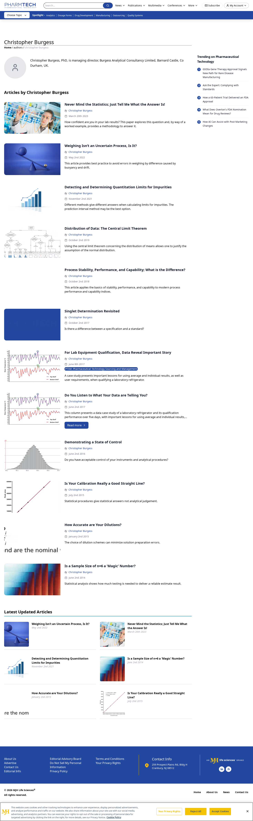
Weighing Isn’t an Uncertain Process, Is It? (60, 624)
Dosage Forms (65, 15)
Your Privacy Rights (108, 763)
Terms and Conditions (110, 759)
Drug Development (84, 15)
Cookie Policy (114, 817)
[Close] (247, 811)
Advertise (10, 763)
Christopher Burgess (80, 110)
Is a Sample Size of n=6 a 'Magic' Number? (156, 658)
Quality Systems (135, 15)
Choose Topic (14, 15)
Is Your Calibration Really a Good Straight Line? (156, 695)
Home (7, 47)
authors (18, 47)
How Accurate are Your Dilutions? (55, 693)
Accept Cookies (220, 811)
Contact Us (11, 767)
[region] (126, 811)
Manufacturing (103, 15)
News (226, 792)
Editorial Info (12, 771)
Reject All (195, 811)
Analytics (50, 15)
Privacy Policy (58, 771)
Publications (135, 5)
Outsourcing (119, 15)
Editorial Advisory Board (65, 759)
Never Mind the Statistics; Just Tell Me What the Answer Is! (157, 626)
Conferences (175, 5)
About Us (10, 759)
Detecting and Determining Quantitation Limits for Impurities (60, 661)
